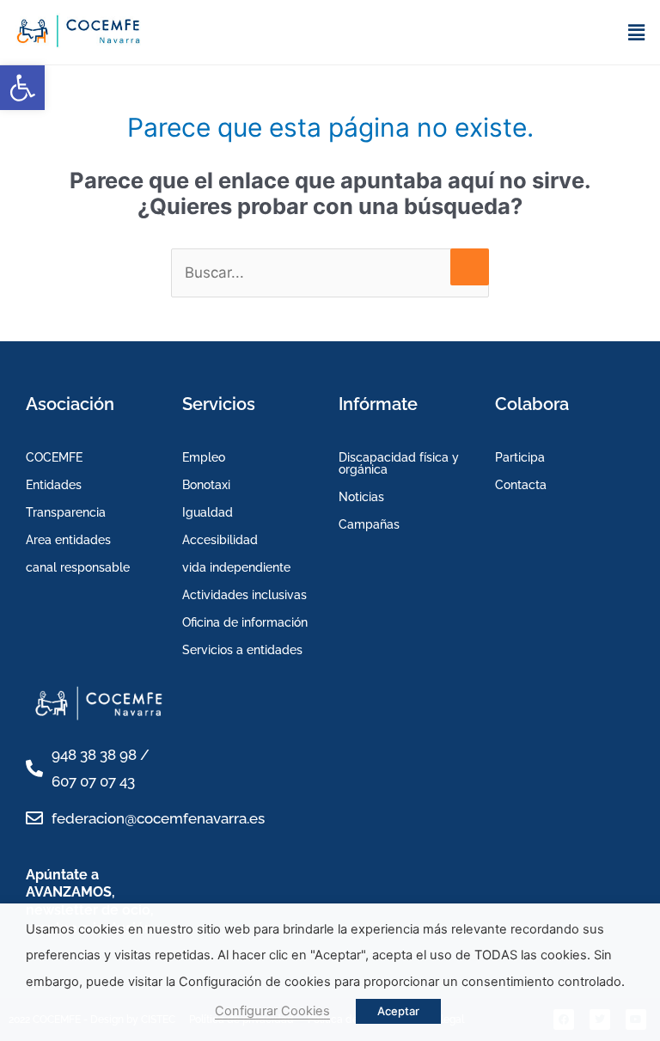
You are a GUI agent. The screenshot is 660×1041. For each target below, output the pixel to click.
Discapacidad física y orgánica (399, 463)
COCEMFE (54, 457)
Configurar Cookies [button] (272, 1011)
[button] (22, 87)
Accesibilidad (220, 540)
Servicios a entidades (242, 650)
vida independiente (236, 567)
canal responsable (78, 567)
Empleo (203, 457)
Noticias (361, 497)
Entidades (54, 485)
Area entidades (68, 540)
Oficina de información (245, 622)
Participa (520, 457)
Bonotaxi (206, 485)
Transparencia (66, 512)
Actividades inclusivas (244, 595)
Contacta (521, 485)
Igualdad (207, 512)
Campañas (369, 524)
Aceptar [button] (398, 1011)
